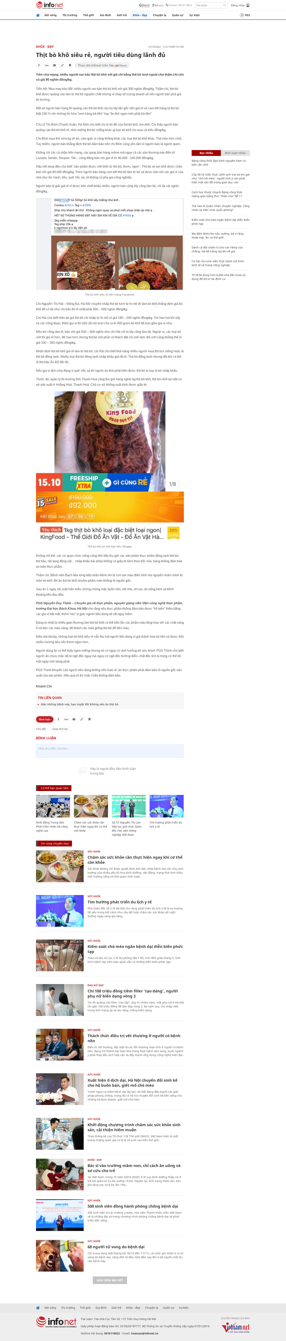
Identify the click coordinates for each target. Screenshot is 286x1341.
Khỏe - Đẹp (45, 47)
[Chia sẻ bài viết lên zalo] (47, 65)
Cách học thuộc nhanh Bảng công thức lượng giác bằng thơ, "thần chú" (217, 194)
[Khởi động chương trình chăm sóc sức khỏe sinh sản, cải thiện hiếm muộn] (60, 1134)
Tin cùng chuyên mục (55, 843)
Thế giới (88, 15)
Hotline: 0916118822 (180, 5)
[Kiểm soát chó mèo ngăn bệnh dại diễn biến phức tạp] (60, 955)
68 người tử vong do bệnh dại (116, 1246)
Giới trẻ (122, 15)
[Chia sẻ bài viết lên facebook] (39, 65)
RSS (247, 15)
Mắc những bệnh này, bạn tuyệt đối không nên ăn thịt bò (79, 704)
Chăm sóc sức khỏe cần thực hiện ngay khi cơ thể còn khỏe (90, 826)
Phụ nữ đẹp (96, 985)
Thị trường (69, 15)
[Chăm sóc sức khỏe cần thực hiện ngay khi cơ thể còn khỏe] (91, 806)
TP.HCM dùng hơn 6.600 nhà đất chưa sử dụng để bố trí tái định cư (218, 277)
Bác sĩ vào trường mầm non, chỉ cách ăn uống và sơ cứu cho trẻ (134, 1168)
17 (240, 196)
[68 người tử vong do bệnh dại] (60, 1256)
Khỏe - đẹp (140, 15)
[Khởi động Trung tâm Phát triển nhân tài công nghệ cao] (53, 806)
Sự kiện (194, 15)
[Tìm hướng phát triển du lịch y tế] (167, 806)
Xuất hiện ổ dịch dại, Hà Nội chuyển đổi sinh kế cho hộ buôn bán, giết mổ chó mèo (132, 1083)
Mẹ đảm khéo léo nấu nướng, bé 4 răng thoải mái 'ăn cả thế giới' (218, 235)
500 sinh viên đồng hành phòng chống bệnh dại (133, 1206)
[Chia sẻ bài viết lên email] (54, 65)
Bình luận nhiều (235, 153)
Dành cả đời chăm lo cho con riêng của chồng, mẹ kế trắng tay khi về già (217, 249)
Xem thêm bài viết (110, 1280)
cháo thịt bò (60, 729)
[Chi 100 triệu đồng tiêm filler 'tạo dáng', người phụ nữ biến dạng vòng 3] (60, 1000)
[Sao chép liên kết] (62, 65)
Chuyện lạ (159, 15)
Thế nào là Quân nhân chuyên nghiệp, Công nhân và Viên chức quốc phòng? (221, 208)
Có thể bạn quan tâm (54, 788)
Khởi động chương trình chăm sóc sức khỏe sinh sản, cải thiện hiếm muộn (134, 1127)
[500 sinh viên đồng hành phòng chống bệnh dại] (60, 1215)
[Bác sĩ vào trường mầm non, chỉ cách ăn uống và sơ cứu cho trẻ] (60, 1174)
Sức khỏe (94, 851)
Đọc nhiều (206, 153)
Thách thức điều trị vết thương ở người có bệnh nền (134, 1038)
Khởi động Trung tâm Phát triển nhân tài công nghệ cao (52, 826)
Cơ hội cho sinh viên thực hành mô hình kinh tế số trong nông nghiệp (218, 263)
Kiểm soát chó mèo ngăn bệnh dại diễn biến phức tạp (135, 949)
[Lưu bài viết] (70, 65)
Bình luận (44, 719)
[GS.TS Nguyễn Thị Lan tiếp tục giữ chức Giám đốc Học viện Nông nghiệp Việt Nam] (129, 806)
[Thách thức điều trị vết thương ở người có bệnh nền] (60, 1044)
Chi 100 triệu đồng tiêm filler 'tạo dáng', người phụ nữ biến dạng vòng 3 (133, 993)
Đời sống (51, 15)
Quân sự (177, 15)
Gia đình (105, 15)
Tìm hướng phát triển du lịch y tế (120, 902)
